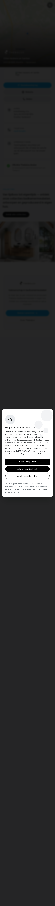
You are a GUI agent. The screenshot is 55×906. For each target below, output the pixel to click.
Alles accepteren (27, 462)
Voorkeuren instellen (27, 476)
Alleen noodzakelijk (27, 469)
